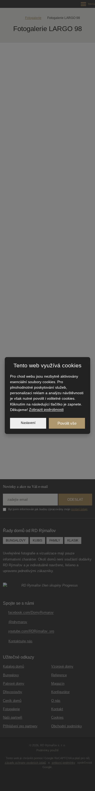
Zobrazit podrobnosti (46, 410)
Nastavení (28, 423)
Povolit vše (67, 423)
